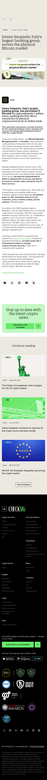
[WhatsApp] (4, 730)
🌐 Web (37, 658)
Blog (27, 571)
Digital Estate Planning (33, 527)
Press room (30, 567)
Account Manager (32, 524)
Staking (4, 534)
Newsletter (6, 588)
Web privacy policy (8, 608)
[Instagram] (27, 730)
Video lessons (7, 582)
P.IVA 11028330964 (36, 746)
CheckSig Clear (31, 591)
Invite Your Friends (32, 534)
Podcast (5, 585)
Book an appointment (9, 625)
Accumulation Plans (8, 524)
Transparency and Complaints (8, 612)
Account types (31, 521)
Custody (5, 527)
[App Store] (8, 658)
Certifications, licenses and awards (35, 555)
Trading (4, 521)
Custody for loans (8, 531)
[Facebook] (10, 730)
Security (29, 545)
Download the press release (13, 272)
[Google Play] (23, 658)
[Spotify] (39, 730)
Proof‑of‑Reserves (32, 551)
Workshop (5, 578)
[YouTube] (21, 730)
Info (27, 585)
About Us (29, 582)
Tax (3, 537)
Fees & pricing (31, 531)
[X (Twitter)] (15, 730)
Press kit (29, 588)
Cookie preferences (9, 605)
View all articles (23, 484)
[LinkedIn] (33, 730)
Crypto (4, 567)
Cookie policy (7, 602)
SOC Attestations (32, 548)
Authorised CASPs (8, 591)
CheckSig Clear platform (21, 238)
